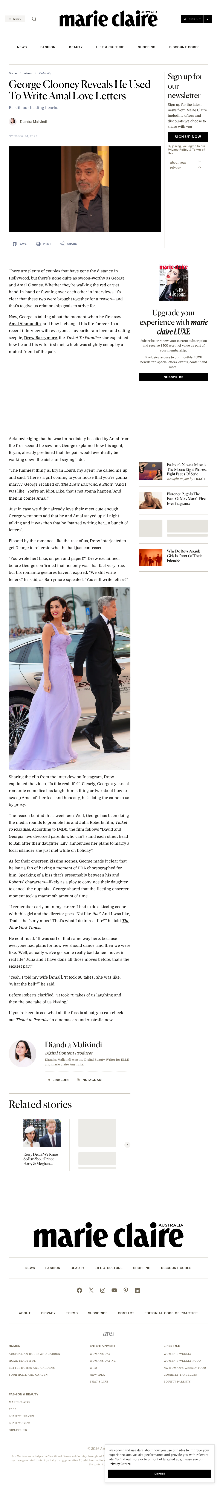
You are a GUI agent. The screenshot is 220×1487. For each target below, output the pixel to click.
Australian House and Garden (34, 1353)
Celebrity (45, 73)
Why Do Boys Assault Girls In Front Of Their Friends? (184, 556)
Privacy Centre (119, 1464)
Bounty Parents (177, 1381)
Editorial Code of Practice (171, 1313)
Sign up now (188, 137)
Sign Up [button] (195, 19)
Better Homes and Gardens (32, 1367)
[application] (85, 189)
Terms (72, 1313)
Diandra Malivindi (33, 122)
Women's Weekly (177, 1353)
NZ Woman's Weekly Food (185, 1367)
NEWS (22, 47)
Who (93, 1367)
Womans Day (100, 1353)
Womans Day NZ (103, 1360)
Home (13, 73)
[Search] (34, 19)
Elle (13, 1409)
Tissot (200, 478)
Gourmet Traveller (180, 1374)
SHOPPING (147, 47)
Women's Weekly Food (182, 1360)
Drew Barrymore (40, 338)
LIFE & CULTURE (110, 47)
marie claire (20, 1402)
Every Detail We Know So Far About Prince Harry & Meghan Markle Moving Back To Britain (42, 1159)
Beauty (76, 47)
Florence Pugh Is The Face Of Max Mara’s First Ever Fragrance (186, 498)
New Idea (97, 1374)
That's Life (99, 1381)
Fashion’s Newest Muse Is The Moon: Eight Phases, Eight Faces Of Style (187, 469)
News (28, 73)
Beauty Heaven (21, 1416)
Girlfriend (18, 1430)
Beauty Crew (19, 1423)
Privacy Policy (178, 149)
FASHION (47, 47)
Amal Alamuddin (25, 324)
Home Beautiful (22, 1360)
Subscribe (98, 1313)
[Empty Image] (150, 528)
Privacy (48, 1313)
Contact (126, 1313)
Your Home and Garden (28, 1374)
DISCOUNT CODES (184, 47)
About (25, 1313)
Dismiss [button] (159, 1473)
